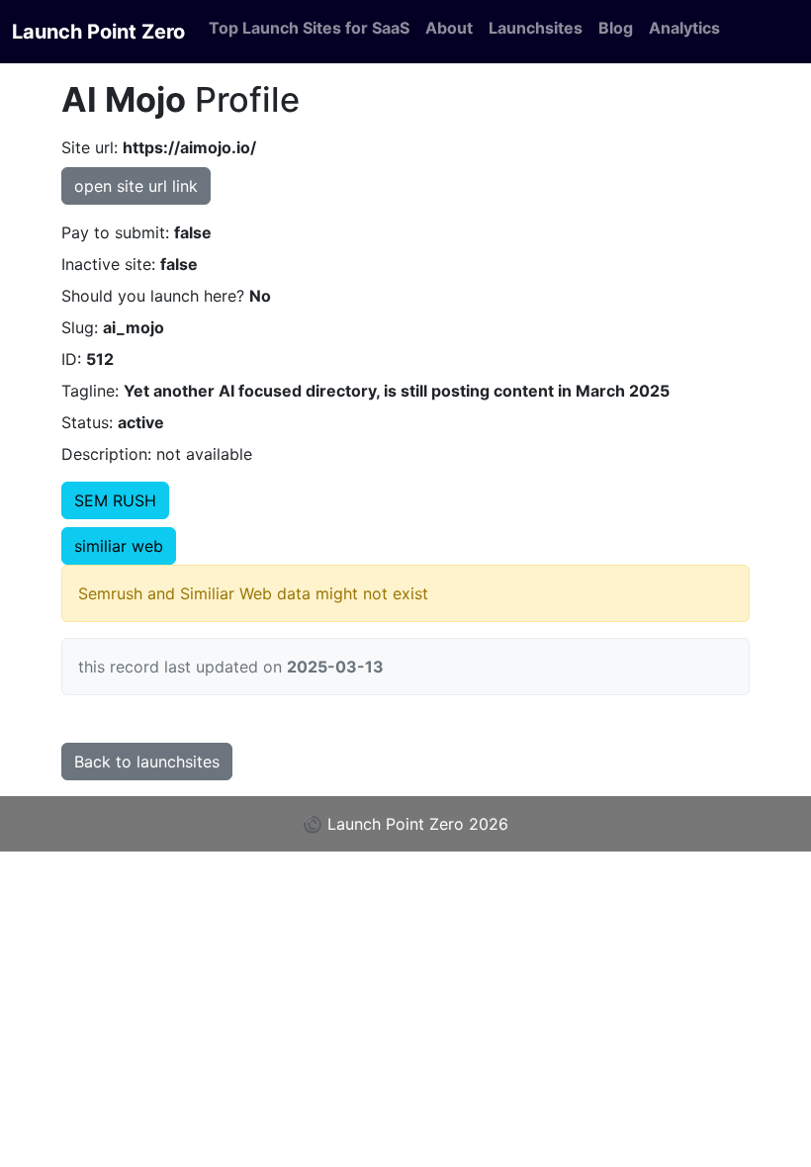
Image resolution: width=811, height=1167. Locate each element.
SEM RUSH (115, 500)
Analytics (684, 28)
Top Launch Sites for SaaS (309, 28)
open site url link (136, 186)
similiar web (118, 546)
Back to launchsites (147, 761)
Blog (615, 28)
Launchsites (536, 28)
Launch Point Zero (98, 32)
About (449, 28)
